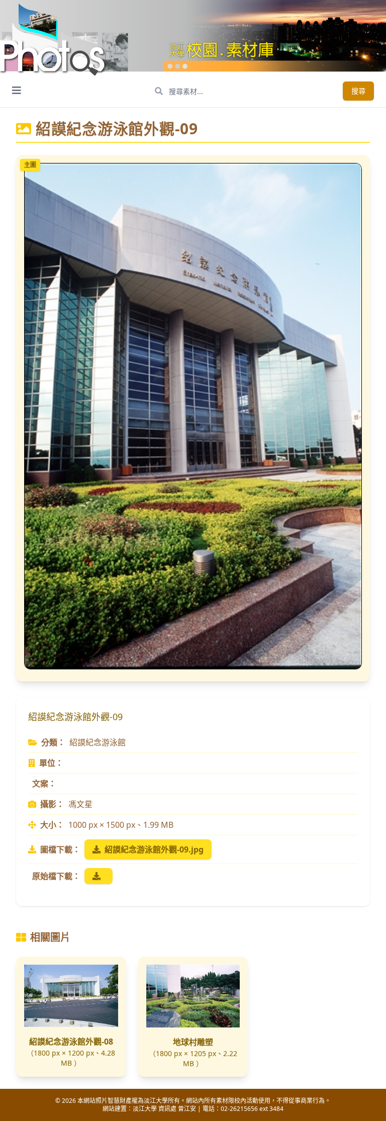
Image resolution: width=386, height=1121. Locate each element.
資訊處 (167, 1108)
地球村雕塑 (193, 1042)
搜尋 (358, 91)
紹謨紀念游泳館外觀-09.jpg (154, 849)
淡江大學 (145, 1108)
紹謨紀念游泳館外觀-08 (71, 1041)
